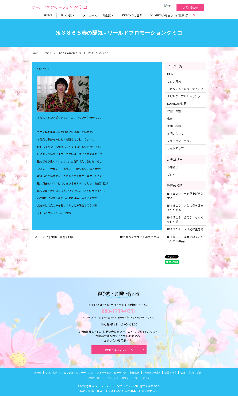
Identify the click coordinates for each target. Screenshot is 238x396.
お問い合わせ (190, 7)
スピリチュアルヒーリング (184, 96)
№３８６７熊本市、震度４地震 (54, 237)
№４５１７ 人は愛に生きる (185, 229)
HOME (48, 15)
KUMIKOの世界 (132, 15)
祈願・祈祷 (174, 126)
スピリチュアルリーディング (185, 89)
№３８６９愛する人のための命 (139, 237)
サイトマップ (175, 148)
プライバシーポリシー (181, 141)
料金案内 (108, 15)
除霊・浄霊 (174, 111)
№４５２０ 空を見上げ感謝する (185, 195)
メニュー (88, 15)
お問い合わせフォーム (119, 350)
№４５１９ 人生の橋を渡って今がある (185, 207)
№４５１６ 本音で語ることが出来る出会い (185, 239)
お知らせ (172, 167)
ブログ (48, 52)
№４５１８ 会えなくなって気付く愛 (185, 219)
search (196, 15)
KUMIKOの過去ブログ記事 (167, 15)
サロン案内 (68, 15)
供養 (170, 118)
